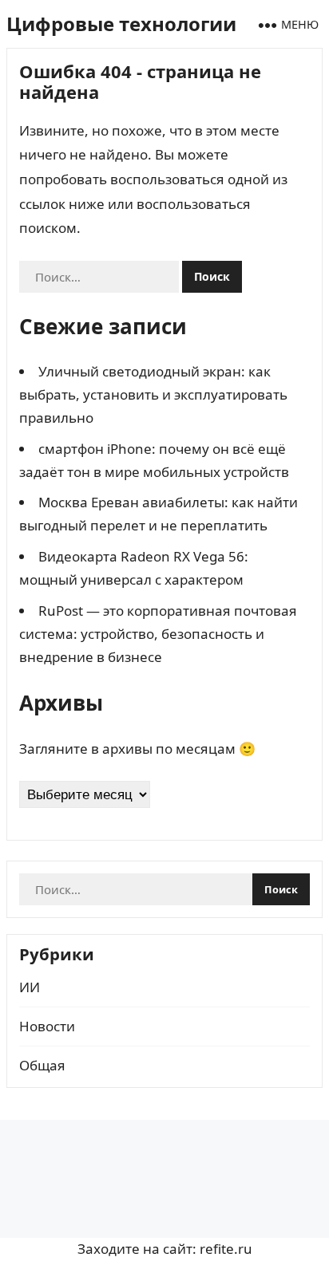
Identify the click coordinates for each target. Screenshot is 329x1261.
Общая (42, 1065)
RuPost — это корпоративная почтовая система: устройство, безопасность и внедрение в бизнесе (158, 633)
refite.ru (226, 1248)
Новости (47, 1026)
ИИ (29, 987)
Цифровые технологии (121, 23)
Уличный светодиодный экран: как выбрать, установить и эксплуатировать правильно (153, 394)
